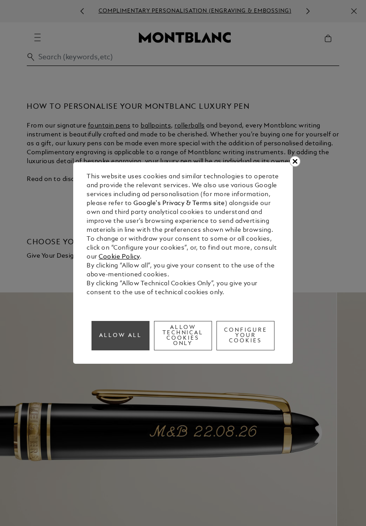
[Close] (295, 161)
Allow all (120, 335)
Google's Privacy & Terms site (179, 203)
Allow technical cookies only (183, 335)
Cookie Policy (119, 257)
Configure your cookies (245, 336)
